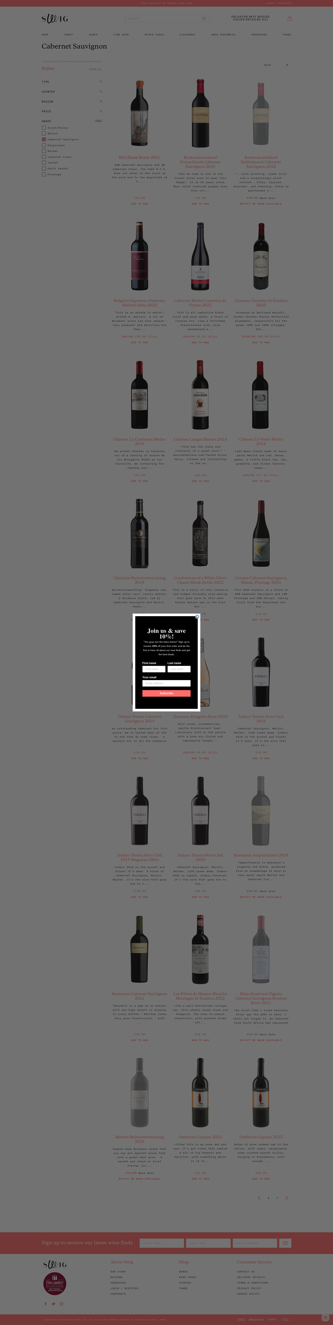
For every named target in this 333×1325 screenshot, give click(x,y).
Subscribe (166, 693)
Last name (174, 663)
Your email (149, 677)
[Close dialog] (197, 616)
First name (149, 663)
